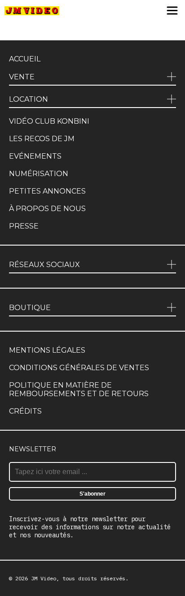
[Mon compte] (154, 11)
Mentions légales (47, 350)
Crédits (25, 411)
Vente (22, 77)
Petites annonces (47, 191)
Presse (24, 226)
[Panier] (139, 11)
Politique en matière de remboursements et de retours (79, 389)
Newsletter (32, 449)
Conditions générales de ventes (79, 367)
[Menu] (172, 11)
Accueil (24, 59)
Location (28, 99)
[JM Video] (31, 11)
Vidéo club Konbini (49, 121)
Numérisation (38, 173)
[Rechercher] (121, 11)
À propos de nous (47, 208)
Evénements (35, 156)
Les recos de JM (42, 138)
